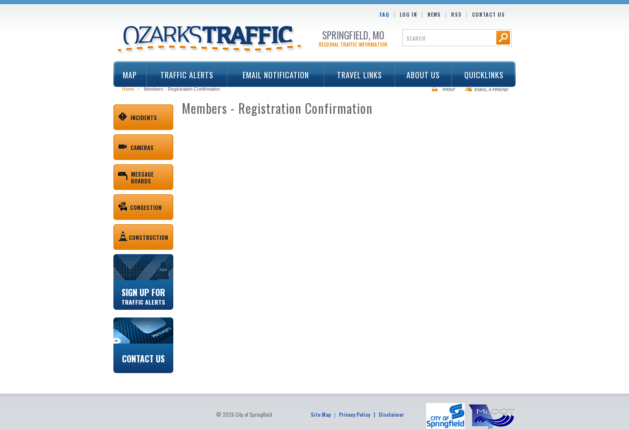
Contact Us (488, 14)
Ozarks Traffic (211, 40)
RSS (456, 14)
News (434, 14)
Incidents (144, 117)
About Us (417, 75)
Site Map (321, 414)
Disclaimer (391, 414)
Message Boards (142, 177)
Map (130, 75)
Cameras (142, 147)
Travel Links (353, 75)
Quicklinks (477, 75)
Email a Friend (491, 89)
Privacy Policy (354, 414)
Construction (148, 237)
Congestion (146, 207)
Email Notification (276, 75)
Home (128, 89)
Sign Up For (143, 295)
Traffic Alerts (180, 75)
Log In (408, 14)
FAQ (384, 14)
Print (448, 89)
